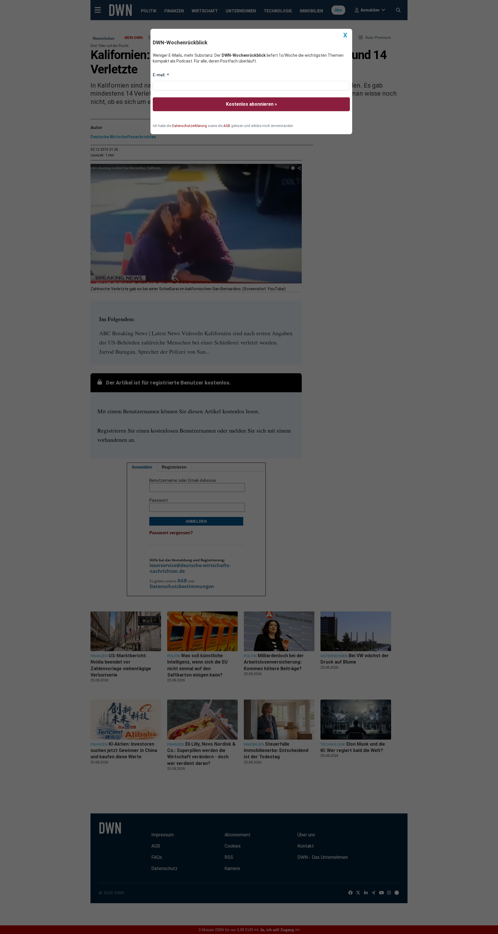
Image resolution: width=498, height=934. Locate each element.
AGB (226, 126)
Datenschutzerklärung (189, 126)
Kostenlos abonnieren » (251, 104)
